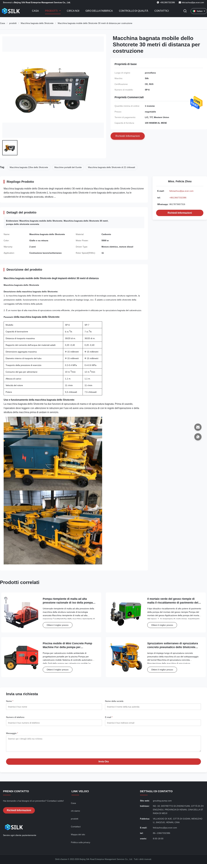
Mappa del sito (78, 834)
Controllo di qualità (133, 11)
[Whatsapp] (198, 436)
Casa (35, 11)
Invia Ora (103, 761)
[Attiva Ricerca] (185, 11)
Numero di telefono (15, 717)
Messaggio (12, 733)
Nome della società (114, 701)
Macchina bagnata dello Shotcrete (37, 23)
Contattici (161, 11)
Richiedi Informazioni (180, 213)
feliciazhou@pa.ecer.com (193, 2)
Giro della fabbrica (99, 11)
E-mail (108, 717)
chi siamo (75, 811)
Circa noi (73, 11)
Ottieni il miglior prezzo (57, 625)
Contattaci (76, 826)
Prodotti (51, 11)
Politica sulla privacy (80, 842)
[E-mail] (198, 427)
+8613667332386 (177, 197)
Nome (9, 701)
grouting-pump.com (162, 800)
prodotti (13, 23)
